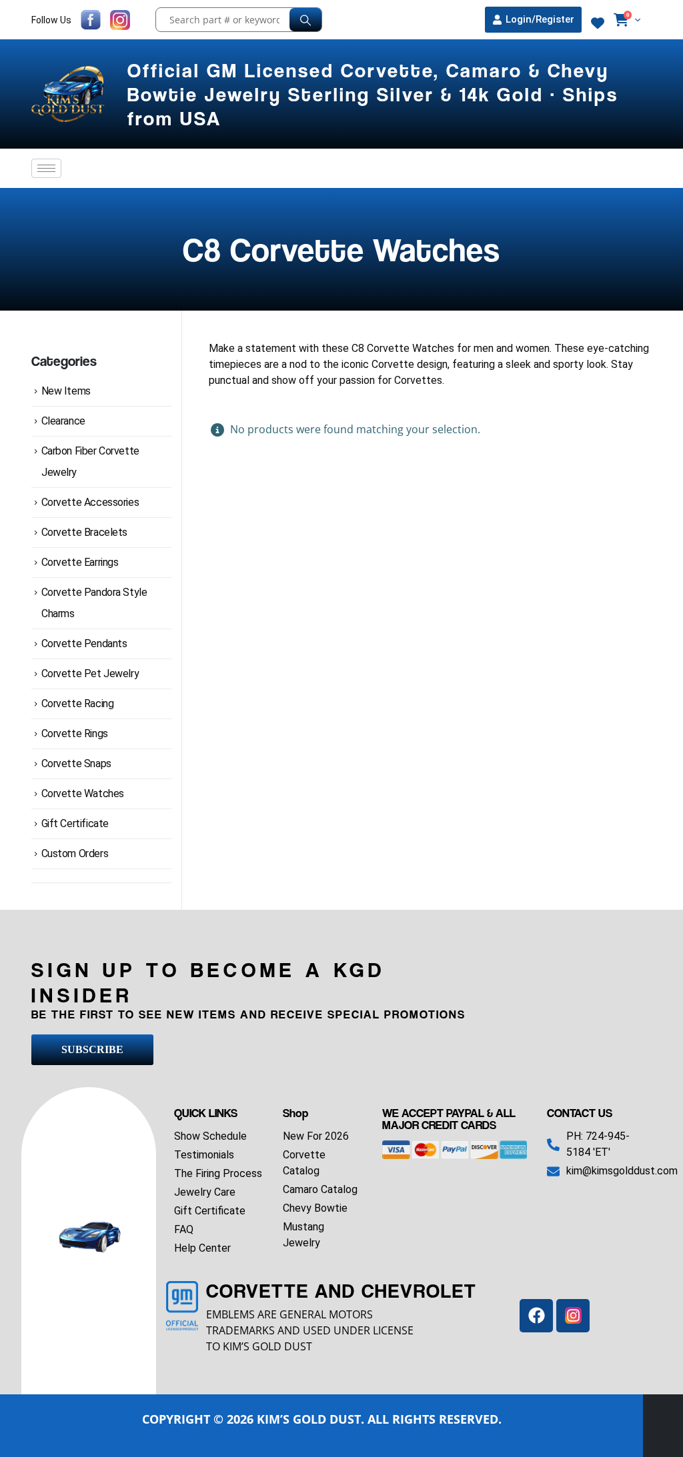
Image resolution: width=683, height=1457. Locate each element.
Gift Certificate (75, 823)
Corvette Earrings (80, 562)
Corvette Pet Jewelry (90, 673)
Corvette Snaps (76, 763)
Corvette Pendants (84, 643)
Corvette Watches (82, 793)
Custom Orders (75, 853)
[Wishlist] (597, 23)
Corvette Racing (77, 703)
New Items (66, 391)
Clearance (63, 421)
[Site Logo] (69, 94)
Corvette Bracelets (84, 532)
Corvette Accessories (90, 502)
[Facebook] (536, 1315)
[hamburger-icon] (46, 168)
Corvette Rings (74, 733)
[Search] (305, 19)
